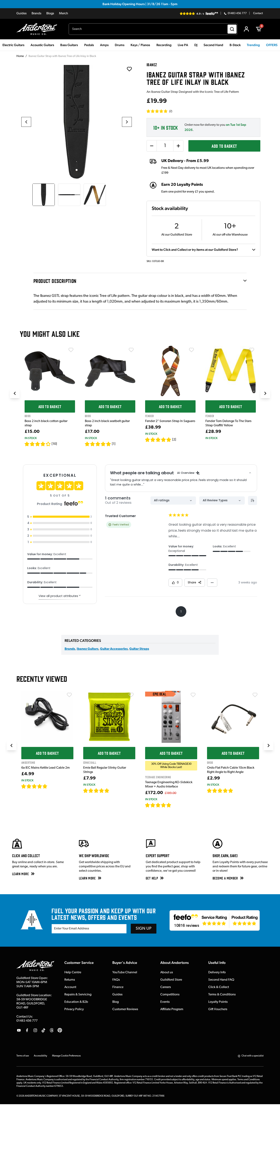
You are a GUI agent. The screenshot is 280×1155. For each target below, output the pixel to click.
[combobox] (153, 29)
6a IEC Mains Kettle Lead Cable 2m (45, 767)
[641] (113, 790)
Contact (258, 13)
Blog (115, 1002)
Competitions (170, 994)
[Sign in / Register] (246, 29)
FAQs (116, 979)
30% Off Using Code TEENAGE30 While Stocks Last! (171, 765)
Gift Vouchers (217, 1009)
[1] (113, 444)
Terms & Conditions (222, 994)
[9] (174, 805)
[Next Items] (265, 393)
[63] (237, 790)
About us (166, 972)
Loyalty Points (218, 1002)
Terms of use (22, 1056)
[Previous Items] (15, 393)
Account (70, 987)
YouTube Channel (124, 972)
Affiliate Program (171, 1009)
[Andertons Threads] (51, 1030)
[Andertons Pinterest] (59, 1030)
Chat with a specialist (252, 1056)
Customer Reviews (125, 1009)
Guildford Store (171, 979)
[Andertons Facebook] (27, 1030)
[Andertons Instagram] (35, 1030)
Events (165, 1002)
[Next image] (127, 122)
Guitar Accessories (114, 649)
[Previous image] (26, 122)
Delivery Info (217, 972)
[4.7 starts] (34, 786)
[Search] (232, 29)
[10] (54, 444)
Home (20, 56)
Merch (63, 13)
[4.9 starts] (158, 805)
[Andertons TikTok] (43, 1030)
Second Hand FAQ (221, 979)
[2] (174, 439)
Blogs (50, 13)
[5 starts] (98, 443)
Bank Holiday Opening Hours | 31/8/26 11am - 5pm (140, 4)
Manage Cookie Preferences (66, 1056)
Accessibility (40, 1056)
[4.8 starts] (96, 790)
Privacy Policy (74, 1009)
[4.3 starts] (38, 443)
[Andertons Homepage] (38, 29)
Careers (165, 987)
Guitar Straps (139, 649)
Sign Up (143, 929)
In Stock (31, 438)
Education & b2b (76, 1002)
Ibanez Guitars (87, 649)
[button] (159, 111)
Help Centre (72, 972)
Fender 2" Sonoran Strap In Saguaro (170, 421)
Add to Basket (224, 145)
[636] (52, 786)
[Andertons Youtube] (18, 1030)
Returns (69, 979)
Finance (117, 987)
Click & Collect (218, 987)
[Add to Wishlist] (71, 350)
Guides (21, 13)
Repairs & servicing (77, 994)
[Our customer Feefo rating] (215, 920)
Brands (36, 13)
